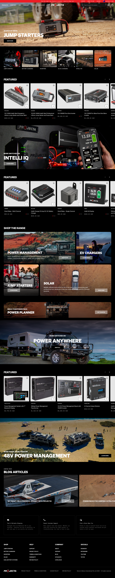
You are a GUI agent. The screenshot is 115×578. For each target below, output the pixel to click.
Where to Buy (91, 1)
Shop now (65, 257)
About (57, 548)
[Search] (82, 5)
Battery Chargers (9, 551)
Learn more (10, 163)
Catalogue (58, 560)
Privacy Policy (33, 551)
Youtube (83, 554)
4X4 (20, 5)
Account (99, 1)
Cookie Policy (54, 571)
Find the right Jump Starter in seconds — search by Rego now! (57, 1)
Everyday (13, 5)
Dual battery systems (11, 560)
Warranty (32, 557)
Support (32, 548)
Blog (56, 554)
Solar (5, 557)
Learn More (105, 455)
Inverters (7, 554)
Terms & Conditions (35, 554)
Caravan (26, 5)
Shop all (57, 347)
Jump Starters (8, 548)
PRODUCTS (5, 5)
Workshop (41, 5)
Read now (68, 501)
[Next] (109, 79)
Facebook (84, 548)
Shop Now (10, 41)
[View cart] (112, 5)
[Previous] (105, 79)
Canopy (33, 5)
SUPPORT (83, 1)
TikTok (83, 557)
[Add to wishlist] (27, 85)
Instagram (84, 551)
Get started (101, 312)
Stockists (58, 557)
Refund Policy (33, 560)
